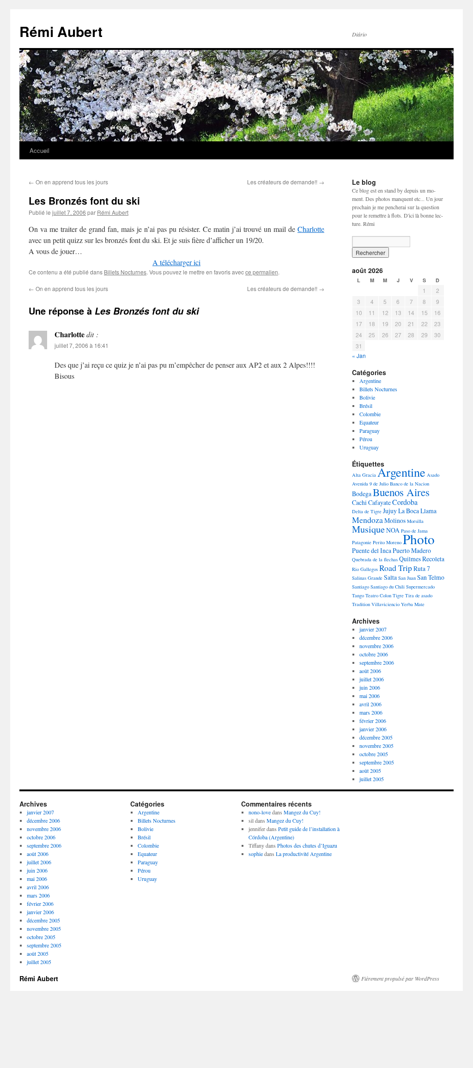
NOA (393, 530)
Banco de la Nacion (409, 483)
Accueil (39, 150)
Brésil (365, 405)
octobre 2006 (373, 654)
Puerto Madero (412, 550)
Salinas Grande (367, 578)
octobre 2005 (373, 754)
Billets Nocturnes (125, 272)
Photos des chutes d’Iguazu (307, 845)
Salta (390, 577)
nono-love (260, 812)
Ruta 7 (421, 568)
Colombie (370, 414)
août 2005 (370, 770)
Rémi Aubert (61, 31)
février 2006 (372, 720)
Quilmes (410, 558)
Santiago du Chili (387, 586)
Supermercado (420, 586)
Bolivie (367, 397)
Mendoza (367, 519)
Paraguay (369, 430)
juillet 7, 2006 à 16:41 (82, 345)
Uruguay (369, 447)
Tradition (361, 604)
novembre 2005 (376, 745)
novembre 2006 (376, 645)
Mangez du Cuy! (302, 812)
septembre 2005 (376, 762)
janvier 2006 (373, 729)
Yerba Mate (412, 604)
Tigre (398, 595)
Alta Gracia (364, 475)
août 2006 (370, 670)
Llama (428, 510)
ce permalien (261, 272)
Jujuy (390, 510)
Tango (358, 595)
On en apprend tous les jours (68, 182)
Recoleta (433, 558)
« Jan (359, 355)
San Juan (407, 578)
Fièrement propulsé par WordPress (400, 978)
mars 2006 (370, 712)
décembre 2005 (376, 737)
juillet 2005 (371, 779)
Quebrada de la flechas (375, 559)
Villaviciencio (385, 604)
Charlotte (310, 229)
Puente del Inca (371, 550)
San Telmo (430, 577)
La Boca (408, 510)
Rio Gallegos (365, 569)
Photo (419, 539)
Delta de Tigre (367, 511)
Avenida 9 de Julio (370, 483)
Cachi (359, 502)
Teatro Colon (378, 595)
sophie (256, 853)
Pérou (365, 439)
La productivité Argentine (304, 853)
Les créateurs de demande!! (285, 182)
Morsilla (415, 521)
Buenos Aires (401, 492)
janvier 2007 (373, 629)
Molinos (395, 520)
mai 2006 (369, 695)
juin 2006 (369, 687)
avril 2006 (370, 704)
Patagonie (361, 542)
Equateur (369, 422)
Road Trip (395, 567)
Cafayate (379, 502)
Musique (368, 529)
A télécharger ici (176, 262)
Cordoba (405, 502)
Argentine (370, 380)
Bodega (361, 493)
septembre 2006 (376, 662)
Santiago (360, 586)
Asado (433, 475)
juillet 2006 (371, 679)
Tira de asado (418, 595)
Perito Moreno (387, 542)
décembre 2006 (376, 637)
